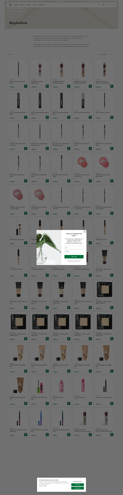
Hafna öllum (77, 484)
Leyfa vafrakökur (77, 488)
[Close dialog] (85, 231)
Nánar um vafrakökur (43, 485)
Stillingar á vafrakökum (77, 481)
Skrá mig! (74, 256)
